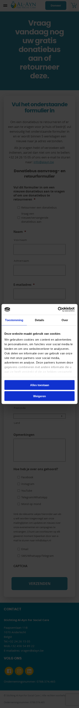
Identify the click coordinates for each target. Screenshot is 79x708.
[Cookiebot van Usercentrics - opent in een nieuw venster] (58, 309)
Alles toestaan (39, 384)
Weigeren (39, 396)
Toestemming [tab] (14, 320)
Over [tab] (65, 320)
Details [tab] (39, 320)
